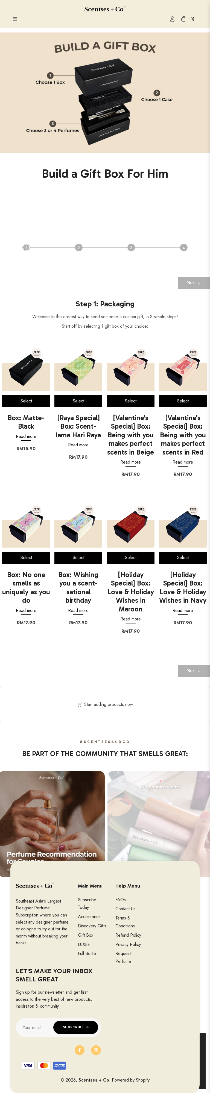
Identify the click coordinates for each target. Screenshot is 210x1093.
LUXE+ (84, 944)
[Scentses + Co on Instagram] (96, 1050)
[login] (172, 19)
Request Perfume (123, 957)
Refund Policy (128, 935)
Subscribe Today (87, 904)
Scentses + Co (93, 1080)
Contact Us (125, 909)
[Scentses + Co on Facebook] (79, 1050)
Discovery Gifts (92, 926)
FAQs (120, 900)
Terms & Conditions (125, 922)
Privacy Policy (128, 944)
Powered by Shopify (131, 1080)
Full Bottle (87, 953)
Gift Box (85, 935)
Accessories (89, 916)
